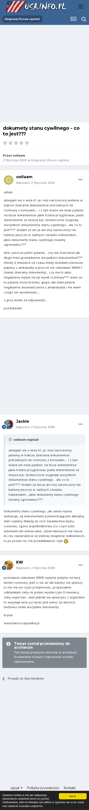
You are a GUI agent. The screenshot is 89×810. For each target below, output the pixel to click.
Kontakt (69, 788)
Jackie (22, 421)
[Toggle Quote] (11, 439)
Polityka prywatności (43, 788)
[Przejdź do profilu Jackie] (8, 424)
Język (15, 788)
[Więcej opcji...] (80, 180)
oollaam (19, 155)
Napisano (35, 183)
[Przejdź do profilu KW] (8, 565)
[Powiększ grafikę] (66, 541)
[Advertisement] (44, 74)
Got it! (72, 796)
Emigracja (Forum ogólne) (50, 160)
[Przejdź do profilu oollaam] (8, 180)
